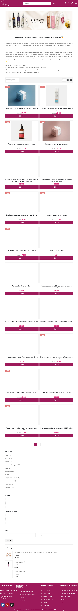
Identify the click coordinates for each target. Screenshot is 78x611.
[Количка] (72, 3)
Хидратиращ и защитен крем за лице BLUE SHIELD (21, 108)
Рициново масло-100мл (56, 250)
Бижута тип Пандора (11, 465)
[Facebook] (3, 605)
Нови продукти (9, 481)
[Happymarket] (6, 3)
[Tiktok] (12, 605)
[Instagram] (7, 605)
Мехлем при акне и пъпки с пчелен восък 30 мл (21, 392)
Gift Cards (7, 458)
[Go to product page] (9, 555)
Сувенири (7, 487)
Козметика (8, 471)
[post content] (21, 95)
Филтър (9, 540)
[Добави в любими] (35, 88)
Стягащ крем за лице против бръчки (56, 144)
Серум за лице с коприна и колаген (56, 215)
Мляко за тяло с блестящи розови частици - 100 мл (56, 321)
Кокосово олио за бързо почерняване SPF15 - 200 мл (56, 428)
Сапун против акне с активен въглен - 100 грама (21, 250)
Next (42, 444)
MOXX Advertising (59, 610)
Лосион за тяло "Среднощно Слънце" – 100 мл (56, 392)
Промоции (8, 484)
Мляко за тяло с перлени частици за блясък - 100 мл (21, 321)
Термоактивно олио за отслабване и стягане (21, 144)
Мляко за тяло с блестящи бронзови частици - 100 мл (21, 357)
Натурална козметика (11, 477)
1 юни (6, 455)
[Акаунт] (65, 3)
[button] (68, 80)
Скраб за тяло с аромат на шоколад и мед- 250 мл (21, 215)
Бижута (7, 461)
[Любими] (69, 3)
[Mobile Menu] (75, 3)
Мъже (6, 474)
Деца (6, 468)
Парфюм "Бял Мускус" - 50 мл (21, 286)
